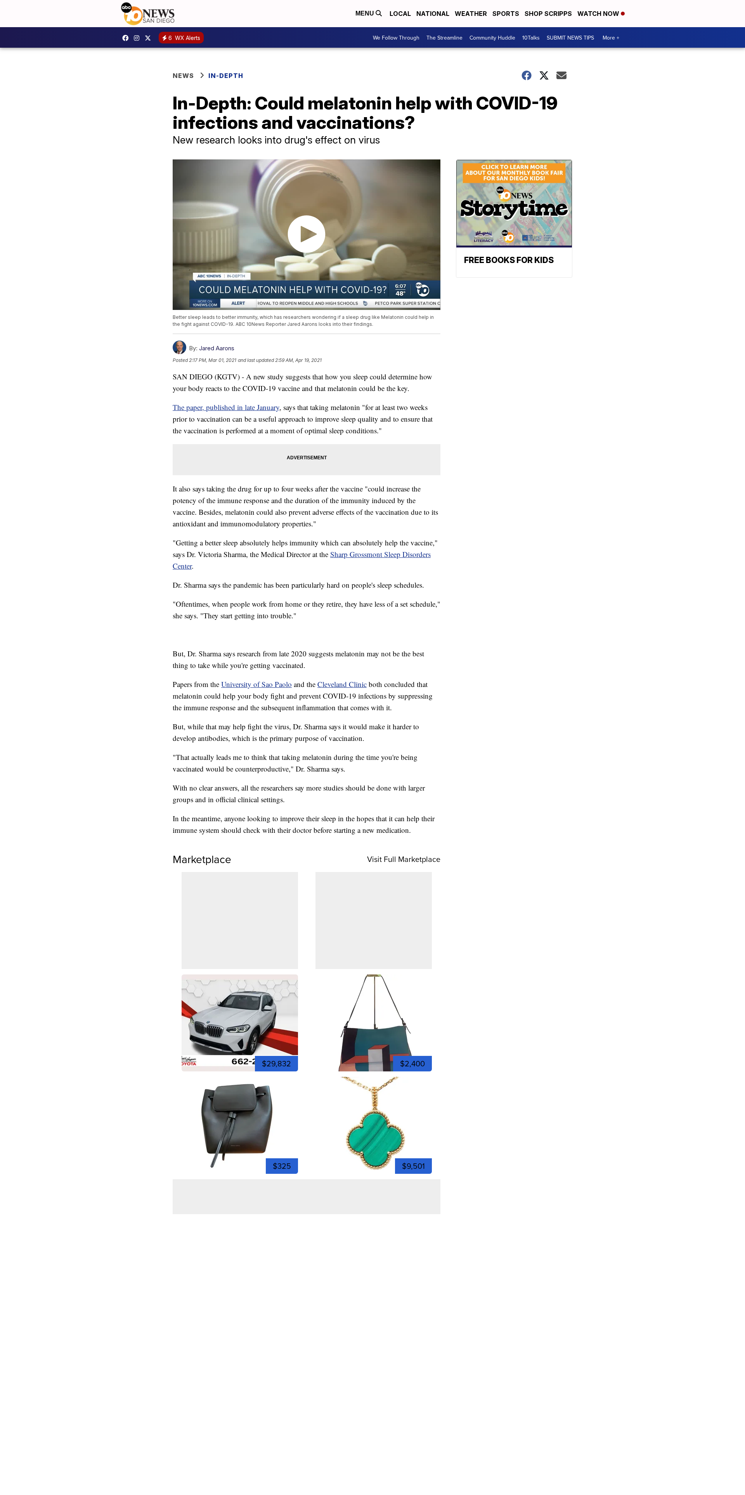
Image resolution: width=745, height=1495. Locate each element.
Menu (365, 13)
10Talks (531, 38)
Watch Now (599, 13)
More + (611, 38)
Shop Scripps (548, 13)
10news (150, 38)
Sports (505, 13)
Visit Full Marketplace (403, 859)
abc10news (127, 38)
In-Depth (225, 76)
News (183, 76)
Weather (471, 13)
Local (400, 13)
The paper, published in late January (226, 407)
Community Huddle (492, 38)
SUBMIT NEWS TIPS (570, 38)
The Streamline (444, 38)
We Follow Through (396, 38)
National (432, 13)
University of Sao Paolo (256, 684)
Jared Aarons (216, 348)
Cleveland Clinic (342, 684)
